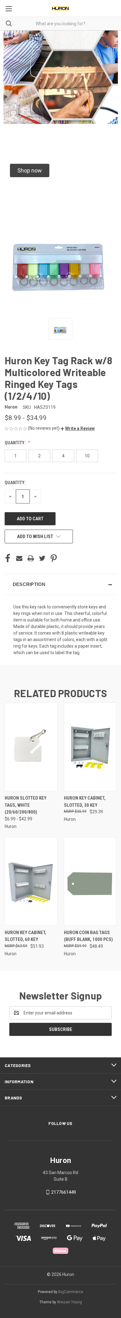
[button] (29, 170)
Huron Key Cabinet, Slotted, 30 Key (84, 801)
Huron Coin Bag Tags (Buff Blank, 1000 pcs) (88, 936)
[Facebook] (8, 558)
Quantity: (15, 442)
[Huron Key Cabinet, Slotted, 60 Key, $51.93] (31, 881)
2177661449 (63, 1192)
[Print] (31, 558)
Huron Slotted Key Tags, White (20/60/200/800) (26, 805)
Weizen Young (69, 1302)
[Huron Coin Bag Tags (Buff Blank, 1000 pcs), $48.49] (90, 881)
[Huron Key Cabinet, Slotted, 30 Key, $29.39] (90, 747)
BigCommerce (70, 1292)
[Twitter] (42, 558)
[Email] (19, 558)
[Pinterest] (54, 558)
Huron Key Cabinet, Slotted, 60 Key (25, 936)
